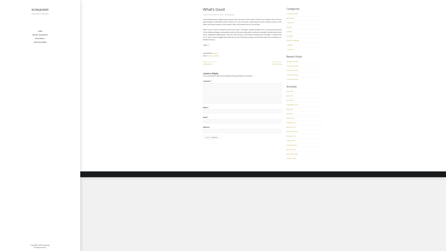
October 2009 (291, 158)
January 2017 (291, 127)
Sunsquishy (40, 9)
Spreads (291, 22)
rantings (289, 31)
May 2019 (290, 91)
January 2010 (291, 149)
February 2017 (292, 123)
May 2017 (290, 109)
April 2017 (290, 114)
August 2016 (291, 140)
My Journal (39, 38)
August (290, 45)
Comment (207, 81)
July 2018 (290, 96)
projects (215, 53)
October (290, 49)
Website (206, 127)
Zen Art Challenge (39, 35)
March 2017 (291, 118)
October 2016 (291, 136)
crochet (209, 56)
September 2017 (292, 105)
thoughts (290, 36)
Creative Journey (40, 42)
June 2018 (290, 100)
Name (206, 107)
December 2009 (292, 154)
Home (40, 31)
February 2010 (292, 145)
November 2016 (292, 131)
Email (205, 117)
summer (216, 56)
